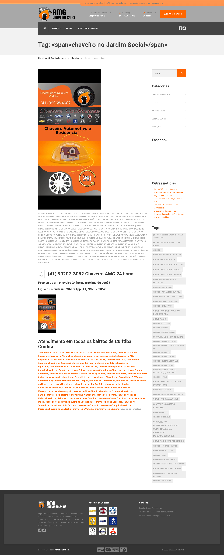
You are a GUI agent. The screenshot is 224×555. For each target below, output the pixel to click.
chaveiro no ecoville (161, 417)
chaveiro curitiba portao (163, 365)
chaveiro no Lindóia (83, 244)
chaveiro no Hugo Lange (57, 241)
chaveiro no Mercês (104, 244)
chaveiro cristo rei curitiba (164, 332)
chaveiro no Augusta (75, 223)
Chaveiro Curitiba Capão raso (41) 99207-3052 (168, 347)
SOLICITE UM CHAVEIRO (88, 28)
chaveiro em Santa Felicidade (62, 216)
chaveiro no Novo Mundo (50, 247)
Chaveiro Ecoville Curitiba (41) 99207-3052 (167, 383)
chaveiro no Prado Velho (84, 250)
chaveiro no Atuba (55, 223)
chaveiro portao (159, 455)
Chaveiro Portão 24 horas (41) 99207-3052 (168, 464)
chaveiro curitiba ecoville (165, 361)
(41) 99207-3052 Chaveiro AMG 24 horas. (92, 274)
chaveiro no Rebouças (109, 250)
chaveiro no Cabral (47, 229)
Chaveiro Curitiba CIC (161, 352)
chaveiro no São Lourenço (51, 257)
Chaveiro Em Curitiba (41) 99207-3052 (155, 515)
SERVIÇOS (56, 28)
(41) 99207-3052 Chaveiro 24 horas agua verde (168, 236)
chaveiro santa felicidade (167, 468)
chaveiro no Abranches (121, 216)
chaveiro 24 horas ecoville (167, 270)
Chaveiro (157, 250)
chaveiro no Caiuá (67, 229)
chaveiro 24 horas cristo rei (168, 264)
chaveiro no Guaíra (122, 238)
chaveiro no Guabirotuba (98, 238)
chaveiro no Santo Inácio (79, 253)
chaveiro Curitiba (119, 213)
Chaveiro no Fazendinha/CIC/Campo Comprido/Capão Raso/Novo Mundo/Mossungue (165, 429)
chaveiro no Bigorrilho (59, 226)
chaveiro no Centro (120, 232)
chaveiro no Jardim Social (62, 387)
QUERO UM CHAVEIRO (173, 14)
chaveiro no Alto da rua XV (91, 359)
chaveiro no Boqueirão (131, 226)
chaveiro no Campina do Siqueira (115, 229)
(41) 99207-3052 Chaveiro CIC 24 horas (166, 243)
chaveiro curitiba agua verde (164, 341)
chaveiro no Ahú (58, 219)
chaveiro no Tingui (109, 405)
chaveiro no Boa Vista (83, 226)
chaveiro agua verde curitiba (166, 292)
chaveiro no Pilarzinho (118, 247)
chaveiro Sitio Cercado (162, 481)
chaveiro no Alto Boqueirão (81, 219)
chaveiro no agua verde (86, 356)
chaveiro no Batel (106, 363)
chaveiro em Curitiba (163, 390)
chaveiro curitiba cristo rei (164, 356)
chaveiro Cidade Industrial (95, 213)
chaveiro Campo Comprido (165, 301)
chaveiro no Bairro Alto (123, 223)
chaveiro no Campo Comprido (164, 406)
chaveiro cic (159, 319)
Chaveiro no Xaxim (129, 260)
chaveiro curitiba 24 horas (71, 352)
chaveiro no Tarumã (126, 257)
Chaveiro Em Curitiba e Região (166, 211)
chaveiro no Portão (61, 250)
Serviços (156, 127)
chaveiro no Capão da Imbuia (70, 232)
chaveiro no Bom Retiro (106, 226)
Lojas (61, 213)
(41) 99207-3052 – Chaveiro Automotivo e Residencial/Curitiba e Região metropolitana (168, 192)
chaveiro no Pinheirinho (83, 394)
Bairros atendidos (161, 95)
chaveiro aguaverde (162, 287)
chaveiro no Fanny (102, 235)
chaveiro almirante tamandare (167, 297)
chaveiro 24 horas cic (164, 259)
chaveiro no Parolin (96, 247)
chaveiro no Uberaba (59, 260)
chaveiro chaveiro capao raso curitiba (166, 312)
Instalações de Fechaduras (150, 508)
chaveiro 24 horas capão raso (167, 255)
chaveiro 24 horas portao (167, 275)
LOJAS (69, 28)
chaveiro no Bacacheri (99, 223)
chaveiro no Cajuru (87, 229)
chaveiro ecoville (160, 377)
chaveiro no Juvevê (62, 244)
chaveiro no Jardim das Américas (117, 241)
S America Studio (61, 550)
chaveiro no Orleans (74, 247)
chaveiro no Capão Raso (97, 232)
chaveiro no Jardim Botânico (85, 241)
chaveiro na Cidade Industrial (93, 216)
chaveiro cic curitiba (161, 324)
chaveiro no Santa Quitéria (52, 253)
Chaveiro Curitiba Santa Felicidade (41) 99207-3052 (164, 371)
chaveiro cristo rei (160, 328)
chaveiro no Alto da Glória (110, 219)
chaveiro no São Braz (104, 253)
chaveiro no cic (61, 235)
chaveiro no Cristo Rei (81, 235)
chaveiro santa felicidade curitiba (165, 474)
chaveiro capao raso (162, 306)
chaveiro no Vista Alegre (107, 260)
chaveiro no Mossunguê (127, 244)
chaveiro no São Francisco (129, 253)
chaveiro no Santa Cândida (134, 250)
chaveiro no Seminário (76, 257)
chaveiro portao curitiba (165, 460)
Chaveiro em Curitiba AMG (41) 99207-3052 (168, 394)
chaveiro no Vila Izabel (82, 260)
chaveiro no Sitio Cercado (102, 257)
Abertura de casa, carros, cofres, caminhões (157, 512)
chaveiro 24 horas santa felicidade (164, 281)
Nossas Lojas (71, 213)
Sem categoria (159, 119)
